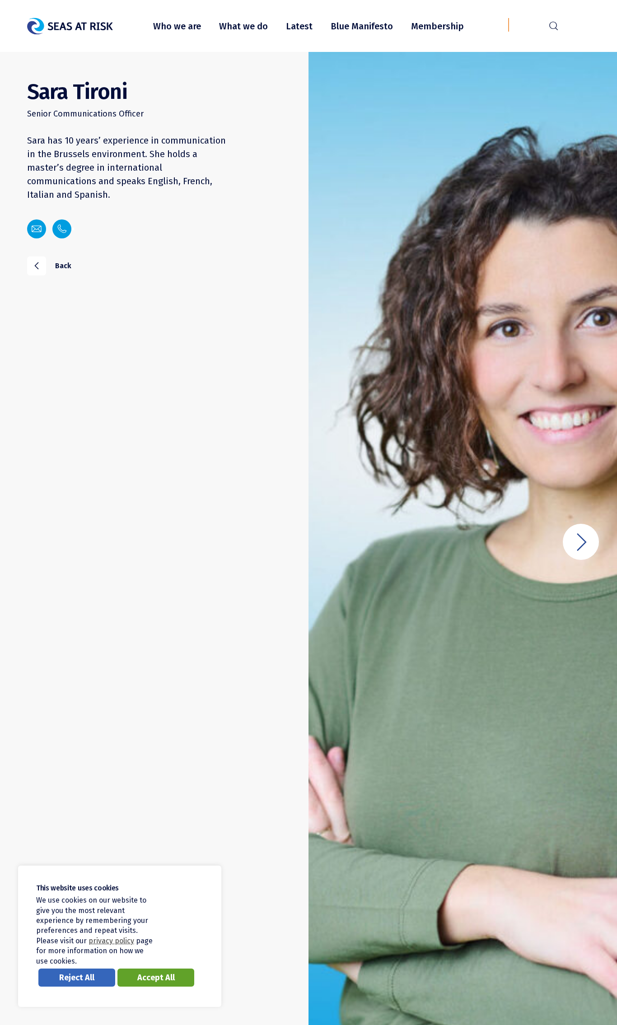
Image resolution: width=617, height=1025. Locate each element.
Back (53, 265)
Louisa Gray (581, 542)
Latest (299, 26)
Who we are (177, 26)
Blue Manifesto (362, 26)
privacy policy (111, 940)
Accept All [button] (156, 978)
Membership (437, 26)
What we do (243, 26)
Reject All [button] (76, 978)
